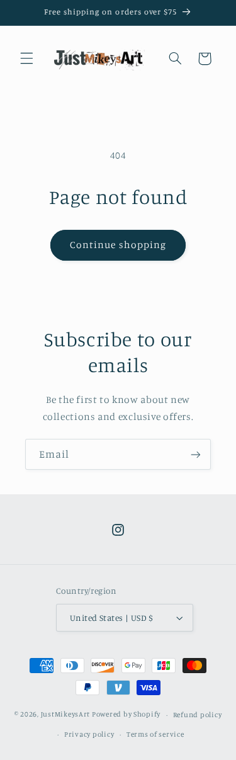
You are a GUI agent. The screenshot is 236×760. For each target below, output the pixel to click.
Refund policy (197, 714)
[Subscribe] (195, 454)
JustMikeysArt (66, 714)
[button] (26, 58)
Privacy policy (89, 734)
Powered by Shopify (126, 714)
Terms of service (155, 734)
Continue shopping (118, 245)
